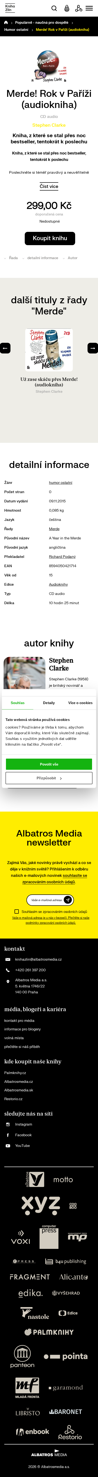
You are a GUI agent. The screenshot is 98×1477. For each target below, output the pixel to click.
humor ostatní (60, 483)
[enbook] (32, 1432)
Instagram (23, 1124)
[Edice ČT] (68, 1313)
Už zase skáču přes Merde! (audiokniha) (49, 382)
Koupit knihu (50, 238)
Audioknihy (58, 584)
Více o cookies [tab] (80, 703)
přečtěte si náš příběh (22, 1047)
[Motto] (63, 1179)
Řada (13, 258)
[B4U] (65, 1261)
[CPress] (23, 1261)
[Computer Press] (49, 1237)
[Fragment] (29, 1277)
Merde (54, 529)
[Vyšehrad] (65, 1293)
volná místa (14, 1038)
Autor (73, 258)
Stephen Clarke (49, 125)
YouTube (22, 1146)
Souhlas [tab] (17, 703)
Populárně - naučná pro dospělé (41, 23)
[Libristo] (27, 1411)
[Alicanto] (73, 1277)
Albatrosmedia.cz (18, 1082)
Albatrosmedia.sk (18, 1090)
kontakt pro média (19, 1021)
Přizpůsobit (46, 778)
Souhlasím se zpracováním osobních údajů (54, 912)
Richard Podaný (62, 557)
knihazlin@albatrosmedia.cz (38, 959)
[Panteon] (22, 1356)
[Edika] (31, 1293)
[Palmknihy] (49, 1332)
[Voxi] (20, 1237)
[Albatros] (34, 1179)
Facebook (23, 1135)
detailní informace (42, 258)
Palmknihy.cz (15, 1073)
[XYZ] (41, 1206)
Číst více (49, 186)
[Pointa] (65, 1356)
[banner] (10, 8)
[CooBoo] (73, 1206)
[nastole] (35, 1313)
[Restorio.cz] (70, 1432)
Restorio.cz (13, 1099)
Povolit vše (49, 764)
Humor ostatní (16, 30)
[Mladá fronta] (27, 1388)
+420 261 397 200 (30, 970)
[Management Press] (77, 1237)
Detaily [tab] (49, 703)
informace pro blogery (22, 1029)
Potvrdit (68, 900)
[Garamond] (66, 1388)
